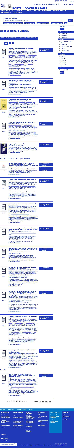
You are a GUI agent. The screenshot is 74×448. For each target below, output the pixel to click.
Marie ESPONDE (15, 56)
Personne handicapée (67, 41)
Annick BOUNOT (19, 231)
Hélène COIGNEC (13, 321)
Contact (30, 409)
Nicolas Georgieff (30, 323)
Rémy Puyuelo (12, 51)
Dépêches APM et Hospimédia (54, 422)
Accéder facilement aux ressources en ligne (18, 422)
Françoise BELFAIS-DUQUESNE (22, 182)
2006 (63, 62)
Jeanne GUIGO (27, 354)
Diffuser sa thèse (41, 414)
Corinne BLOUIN (19, 52)
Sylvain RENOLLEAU (29, 329)
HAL (66, 23)
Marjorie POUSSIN (13, 353)
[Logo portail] (6, 5)
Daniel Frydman (19, 323)
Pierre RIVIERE (12, 330)
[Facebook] (61, 1)
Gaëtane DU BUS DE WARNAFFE (19, 380)
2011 (63, 56)
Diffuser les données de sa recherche (43, 423)
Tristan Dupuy (17, 354)
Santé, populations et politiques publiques (30, 422)
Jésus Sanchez (12, 166)
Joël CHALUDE (29, 102)
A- (70, 1)
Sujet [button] (61, 39)
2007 (63, 60)
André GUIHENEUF (13, 383)
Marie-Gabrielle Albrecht (23, 378)
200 (50, 401)
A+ (73, 1)
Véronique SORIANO (19, 64)
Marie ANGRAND (28, 125)
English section (29, 426)
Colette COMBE (18, 184)
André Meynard (30, 273)
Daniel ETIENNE (19, 381)
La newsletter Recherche (55, 414)
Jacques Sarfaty (15, 332)
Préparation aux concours (29, 424)
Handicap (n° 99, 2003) (16, 253)
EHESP (64, 414)
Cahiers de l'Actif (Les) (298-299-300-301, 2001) (22, 387)
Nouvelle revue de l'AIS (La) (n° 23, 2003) (20, 302)
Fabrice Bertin (22, 102)
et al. (22, 354)
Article (63, 33)
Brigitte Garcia (21, 298)
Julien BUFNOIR (25, 126)
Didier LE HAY (18, 127)
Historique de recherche (40, 4)
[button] (60, 52)
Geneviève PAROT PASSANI (24, 187)
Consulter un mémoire (43, 23)
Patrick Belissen (21, 353)
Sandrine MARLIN (22, 383)
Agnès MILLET (12, 274)
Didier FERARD (26, 381)
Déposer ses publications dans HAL (43, 421)
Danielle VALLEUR (29, 333)
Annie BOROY (12, 379)
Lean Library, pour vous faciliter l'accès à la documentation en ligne (6, 441)
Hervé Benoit (12, 182)
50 (43, 401)
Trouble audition (66, 46)
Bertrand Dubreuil (31, 380)
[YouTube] (63, 1)
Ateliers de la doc (4, 438)
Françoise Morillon (22, 274)
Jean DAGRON (12, 55)
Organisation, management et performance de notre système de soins (30, 417)
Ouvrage (64, 35)
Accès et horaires (4, 414)
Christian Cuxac (30, 271)
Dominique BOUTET (19, 271)
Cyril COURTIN (27, 379)
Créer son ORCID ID (42, 418)
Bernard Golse (12, 324)
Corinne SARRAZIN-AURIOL (22, 62)
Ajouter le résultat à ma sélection (6, 43)
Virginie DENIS (21, 55)
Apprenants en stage (5, 418)
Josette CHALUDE (30, 353)
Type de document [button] (66, 31)
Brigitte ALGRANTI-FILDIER (15, 125)
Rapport (64, 37)
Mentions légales (11, 409)
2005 (63, 64)
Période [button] (62, 54)
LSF (63, 48)
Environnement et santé (31, 419)
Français (64, 69)
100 (46, 401)
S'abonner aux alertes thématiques (54, 417)
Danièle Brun (32, 319)
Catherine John (26, 58)
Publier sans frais (41, 425)
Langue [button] (62, 68)
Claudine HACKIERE (31, 57)
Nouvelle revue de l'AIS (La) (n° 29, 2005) (20, 214)
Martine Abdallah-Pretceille (24, 269)
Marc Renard (35, 356)
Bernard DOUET (17, 103)
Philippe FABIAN (26, 184)
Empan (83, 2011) (15, 66)
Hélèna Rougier (21, 330)
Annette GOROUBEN (13, 102)
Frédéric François (24, 272)
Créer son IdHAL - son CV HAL (42, 417)
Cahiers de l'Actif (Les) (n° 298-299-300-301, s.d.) (22, 358)
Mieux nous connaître (5, 425)
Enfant (63, 44)
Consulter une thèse (57, 23)
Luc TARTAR (14, 188)
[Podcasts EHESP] (66, 1)
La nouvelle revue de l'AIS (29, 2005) (19, 189)
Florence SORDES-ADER (14, 357)
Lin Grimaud (20, 57)
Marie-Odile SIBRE (26, 332)
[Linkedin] (58, 1)
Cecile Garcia (25, 56)
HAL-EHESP (65, 419)
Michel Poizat (18, 356)
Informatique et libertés (21, 409)
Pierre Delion (23, 321)
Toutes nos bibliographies (28, 431)
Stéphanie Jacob (19, 273)
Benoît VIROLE (20, 65)
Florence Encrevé (32, 55)
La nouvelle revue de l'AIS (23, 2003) (19, 277)
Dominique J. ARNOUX (14, 126)
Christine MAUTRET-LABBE (24, 60)
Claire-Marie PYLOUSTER (21, 61)
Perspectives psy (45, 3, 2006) (18, 130)
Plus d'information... (15, 75)
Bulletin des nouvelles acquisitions (54, 419)
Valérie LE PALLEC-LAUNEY (22, 325)
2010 (63, 58)
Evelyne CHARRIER (15, 320)
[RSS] (56, 1)
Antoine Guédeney (23, 324)
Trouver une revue (29, 23)
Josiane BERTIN (22, 319)
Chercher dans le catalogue (16, 415)
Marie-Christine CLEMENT (29, 320)
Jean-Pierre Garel (15, 186)
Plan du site (2, 409)
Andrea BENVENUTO (22, 51)
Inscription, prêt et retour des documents (5, 417)
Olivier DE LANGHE (13, 272)
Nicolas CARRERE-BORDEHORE (15, 53)
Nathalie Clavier (29, 53)
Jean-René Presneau (26, 356)
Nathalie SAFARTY (33, 330)
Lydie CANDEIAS (30, 52)
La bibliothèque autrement (29, 428)
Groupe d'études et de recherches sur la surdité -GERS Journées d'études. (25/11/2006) (22, 107)
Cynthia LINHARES (23, 328)
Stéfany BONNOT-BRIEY (14, 183)
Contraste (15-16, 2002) (16, 335)
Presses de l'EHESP (66, 416)
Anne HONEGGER (15, 58)
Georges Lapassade (13, 187)
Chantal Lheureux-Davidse (31, 127)
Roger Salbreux (12, 319)
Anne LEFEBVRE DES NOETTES (24, 326)
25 (40, 401)
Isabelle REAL (18, 329)
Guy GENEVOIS (23, 186)
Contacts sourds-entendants (18, 99)
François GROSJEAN (26, 103)
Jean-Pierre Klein (31, 186)
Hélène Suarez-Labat (16, 128)
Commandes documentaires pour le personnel (5, 421)
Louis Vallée (18, 333)
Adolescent (64, 50)
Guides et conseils (4, 436)
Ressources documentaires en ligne (13, 23)
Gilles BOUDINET (23, 183)
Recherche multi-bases (18, 417)
